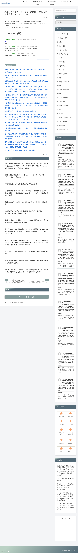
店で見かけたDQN (62, 97)
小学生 (59, 94)
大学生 (59, 86)
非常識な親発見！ (62, 129)
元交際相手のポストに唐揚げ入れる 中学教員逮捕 (20, 150)
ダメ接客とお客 (62, 74)
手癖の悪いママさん (63, 105)
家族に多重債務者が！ (64, 89)
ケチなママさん (62, 66)
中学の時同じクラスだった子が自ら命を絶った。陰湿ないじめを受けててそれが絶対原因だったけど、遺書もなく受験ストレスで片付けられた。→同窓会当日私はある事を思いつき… (26, 144)
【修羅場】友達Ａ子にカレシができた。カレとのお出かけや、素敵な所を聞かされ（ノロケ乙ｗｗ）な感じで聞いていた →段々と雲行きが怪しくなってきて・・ (26, 105)
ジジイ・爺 (60, 70)
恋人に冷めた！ (62, 102)
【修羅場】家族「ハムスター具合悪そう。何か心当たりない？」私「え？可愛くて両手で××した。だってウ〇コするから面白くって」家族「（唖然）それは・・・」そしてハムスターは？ (26, 89)
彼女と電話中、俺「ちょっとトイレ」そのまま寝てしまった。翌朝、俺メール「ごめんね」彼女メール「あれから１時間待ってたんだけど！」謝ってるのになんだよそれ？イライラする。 (26, 117)
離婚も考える (61, 125)
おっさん (60, 42)
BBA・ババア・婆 (62, 34)
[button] (75, 11)
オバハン (60, 58)
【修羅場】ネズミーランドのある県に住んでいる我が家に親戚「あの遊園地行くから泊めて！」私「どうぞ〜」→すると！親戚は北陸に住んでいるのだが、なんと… (26, 97)
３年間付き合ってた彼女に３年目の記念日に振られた (21, 111)
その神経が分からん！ (10, 65)
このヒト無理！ (62, 46)
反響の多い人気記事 (63, 82)
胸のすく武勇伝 (62, 121)
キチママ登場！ (62, 62)
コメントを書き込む (27, 297)
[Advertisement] (67, 529)
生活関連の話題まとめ (64, 117)
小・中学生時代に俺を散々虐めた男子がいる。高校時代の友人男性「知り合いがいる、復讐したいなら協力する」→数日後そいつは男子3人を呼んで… (26, 136)
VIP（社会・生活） (63, 38)
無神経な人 (60, 113)
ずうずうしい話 (62, 50)
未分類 (59, 109)
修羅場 (59, 78)
